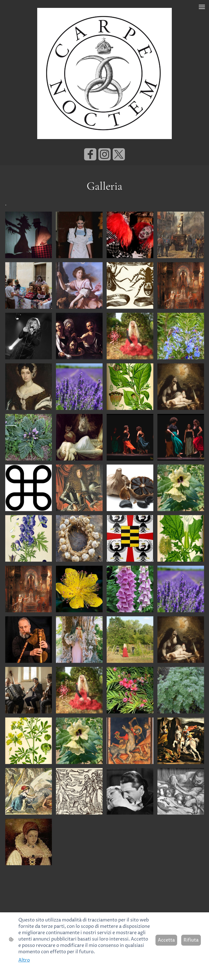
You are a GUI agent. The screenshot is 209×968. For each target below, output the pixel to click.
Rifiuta (191, 940)
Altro (24, 960)
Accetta (166, 940)
